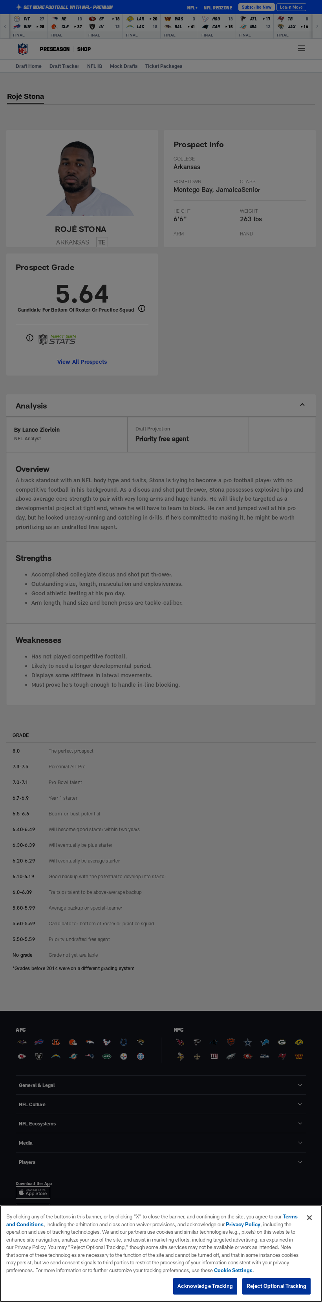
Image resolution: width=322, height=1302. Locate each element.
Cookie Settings (233, 1270)
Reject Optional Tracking (276, 1286)
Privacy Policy (243, 1224)
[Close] (309, 1217)
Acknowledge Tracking (205, 1286)
